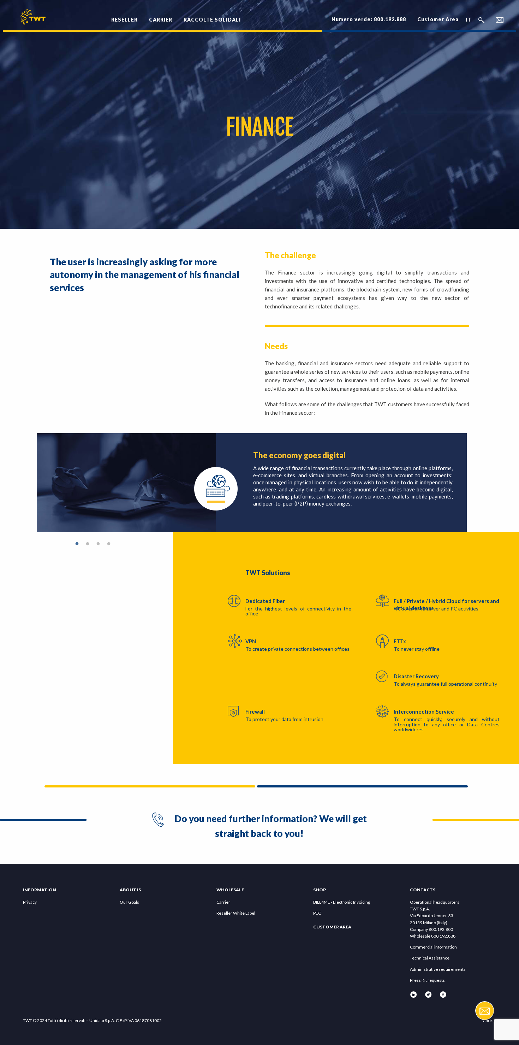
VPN (250, 641)
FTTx (400, 641)
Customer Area (438, 19)
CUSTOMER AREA (332, 926)
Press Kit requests (427, 980)
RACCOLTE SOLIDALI (212, 20)
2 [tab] (87, 544)
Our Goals (129, 902)
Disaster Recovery (416, 676)
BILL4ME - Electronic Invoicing (341, 902)
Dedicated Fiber (265, 601)
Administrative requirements (438, 969)
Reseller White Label (235, 913)
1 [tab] (76, 544)
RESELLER (124, 20)
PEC (317, 913)
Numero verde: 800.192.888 (369, 19)
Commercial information (433, 947)
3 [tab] (98, 544)
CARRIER (160, 20)
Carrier (223, 902)
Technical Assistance (429, 958)
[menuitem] (124, 16)
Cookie (489, 1020)
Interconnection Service (424, 712)
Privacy (30, 902)
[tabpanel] (251, 482)
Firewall (255, 712)
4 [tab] (108, 544)
